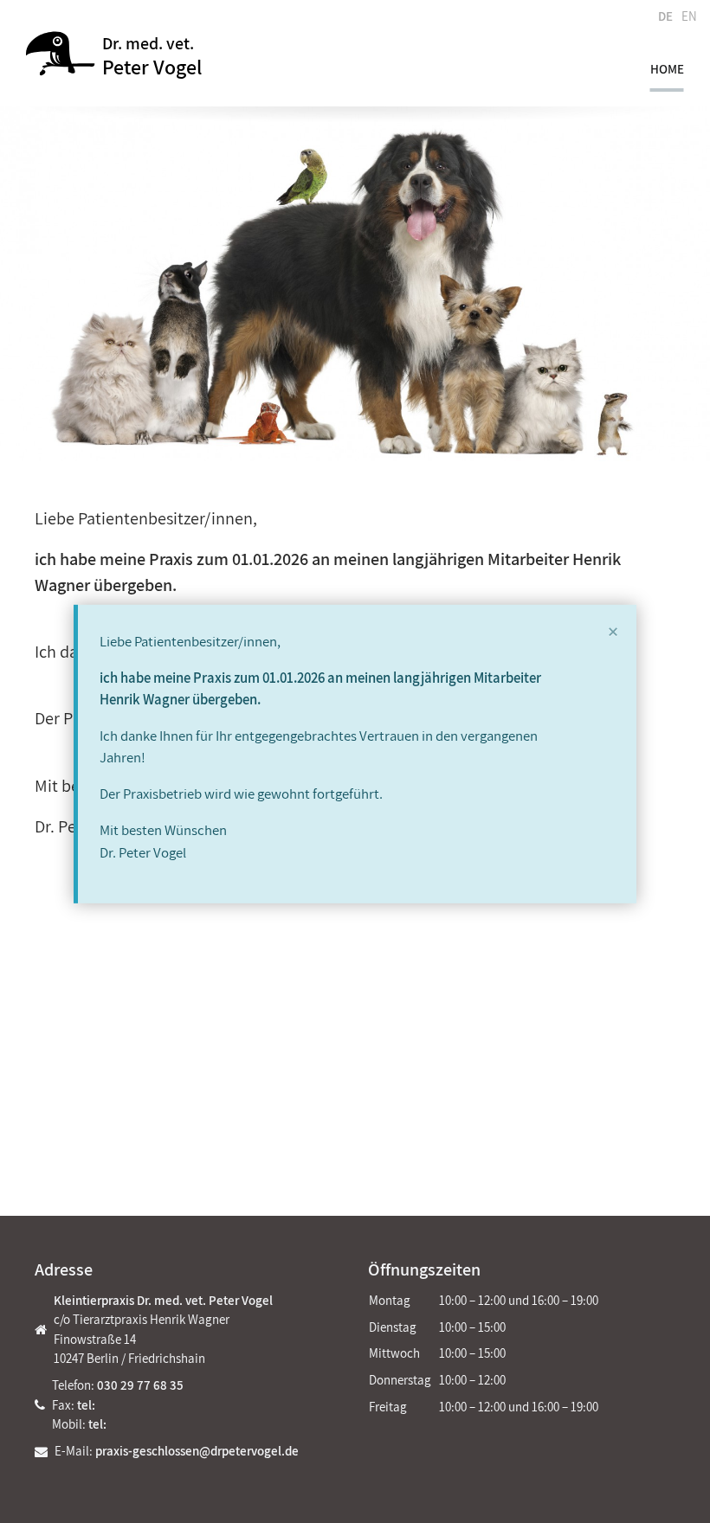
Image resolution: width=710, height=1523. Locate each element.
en (689, 16)
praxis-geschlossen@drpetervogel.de (197, 1451)
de (665, 16)
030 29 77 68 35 (140, 1385)
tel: (86, 1405)
